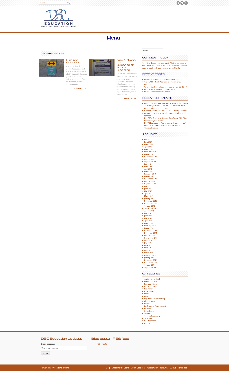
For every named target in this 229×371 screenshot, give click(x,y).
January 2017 (149, 198)
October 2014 (149, 265)
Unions (147, 323)
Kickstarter (148, 289)
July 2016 (147, 213)
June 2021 (148, 142)
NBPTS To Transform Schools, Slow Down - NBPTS (164, 118)
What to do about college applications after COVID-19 (165, 87)
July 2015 (147, 243)
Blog (108, 367)
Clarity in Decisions (73, 61)
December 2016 (150, 201)
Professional (57, 367)
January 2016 (149, 228)
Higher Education (151, 286)
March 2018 (148, 171)
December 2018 (150, 156)
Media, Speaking (138, 367)
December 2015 (150, 230)
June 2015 (148, 245)
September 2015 (150, 238)
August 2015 (149, 240)
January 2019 (149, 154)
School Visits (149, 311)
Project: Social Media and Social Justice (159, 89)
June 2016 (148, 216)
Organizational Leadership (154, 298)
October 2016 (149, 206)
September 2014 (150, 267)
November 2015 (150, 233)
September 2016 (150, 208)
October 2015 (149, 235)
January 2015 (149, 257)
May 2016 (148, 218)
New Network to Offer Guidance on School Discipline (126, 64)
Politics (147, 303)
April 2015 (148, 250)
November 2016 (150, 203)
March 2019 (148, 149)
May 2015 (148, 247)
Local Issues (149, 291)
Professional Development (155, 306)
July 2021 (147, 139)
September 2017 (150, 184)
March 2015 (148, 252)
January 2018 (149, 176)
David (146, 110)
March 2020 (148, 144)
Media (146, 294)
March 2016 (148, 223)
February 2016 (150, 225)
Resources (164, 367)
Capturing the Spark (152, 279)
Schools (147, 313)
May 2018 (148, 166)
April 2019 (148, 147)
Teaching (148, 318)
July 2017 (147, 186)
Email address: (48, 344)
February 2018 (150, 174)
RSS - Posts (102, 344)
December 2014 (150, 260)
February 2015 (150, 255)
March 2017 (148, 196)
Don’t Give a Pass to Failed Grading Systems (164, 106)
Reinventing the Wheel (153, 120)
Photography (149, 301)
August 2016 (149, 211)
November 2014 (150, 262)
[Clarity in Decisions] (51, 67)
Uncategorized (150, 321)
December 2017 (150, 179)
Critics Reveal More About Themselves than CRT (163, 79)
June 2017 (148, 188)
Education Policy (150, 281)
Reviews (147, 308)
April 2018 (148, 169)
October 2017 (149, 181)
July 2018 (147, 164)
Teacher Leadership (152, 316)
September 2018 (150, 161)
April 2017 (148, 193)
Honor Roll (182, 367)
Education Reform (151, 284)
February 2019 (150, 151)
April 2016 (148, 220)
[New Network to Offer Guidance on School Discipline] (101, 67)
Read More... (80, 88)
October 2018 (149, 159)
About (173, 367)
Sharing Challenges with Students (157, 92)
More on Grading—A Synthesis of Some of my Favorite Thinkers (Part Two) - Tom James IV (166, 104)
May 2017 (148, 191)
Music (146, 296)
